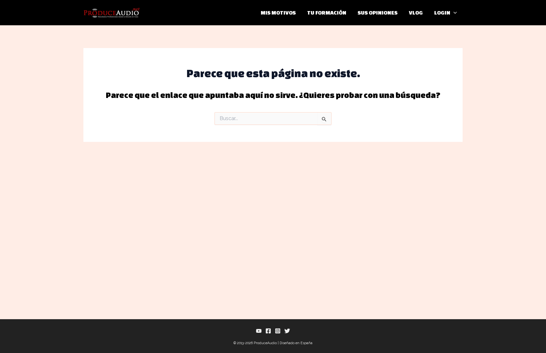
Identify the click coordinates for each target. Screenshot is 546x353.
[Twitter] (287, 331)
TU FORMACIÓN (326, 12)
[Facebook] (268, 331)
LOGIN (442, 12)
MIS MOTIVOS (278, 12)
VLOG (416, 12)
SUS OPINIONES (377, 12)
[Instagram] (278, 331)
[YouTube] (259, 331)
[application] (453, 12)
